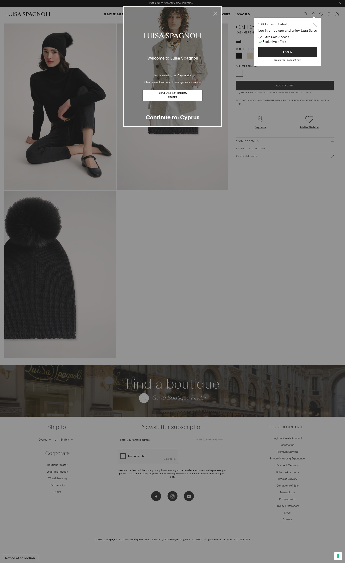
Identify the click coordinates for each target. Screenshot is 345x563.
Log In (287, 52)
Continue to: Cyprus (172, 117)
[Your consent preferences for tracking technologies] (338, 556)
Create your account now (287, 59)
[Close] (215, 13)
